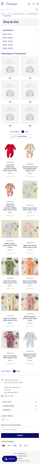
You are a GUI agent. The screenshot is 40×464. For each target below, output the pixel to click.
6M (30, 78)
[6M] (30, 66)
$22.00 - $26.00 (8, 45)
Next (26, 131)
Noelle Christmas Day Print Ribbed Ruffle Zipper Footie (29, 168)
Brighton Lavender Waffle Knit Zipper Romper (29, 356)
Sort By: (13, 136)
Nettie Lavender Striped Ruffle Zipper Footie (10, 245)
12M (30, 102)
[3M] (10, 66)
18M (10, 126)
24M (30, 126)
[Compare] (33, 4)
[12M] (30, 90)
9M (10, 102)
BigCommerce (23, 456)
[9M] (10, 90)
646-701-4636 (9, 396)
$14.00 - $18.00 (8, 38)
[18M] (10, 114)
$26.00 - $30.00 (8, 48)
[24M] (30, 114)
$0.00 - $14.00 (7, 34)
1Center (27, 461)
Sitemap (20, 458)
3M (10, 78)
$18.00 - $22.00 (8, 41)
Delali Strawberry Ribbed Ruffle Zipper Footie (30, 318)
